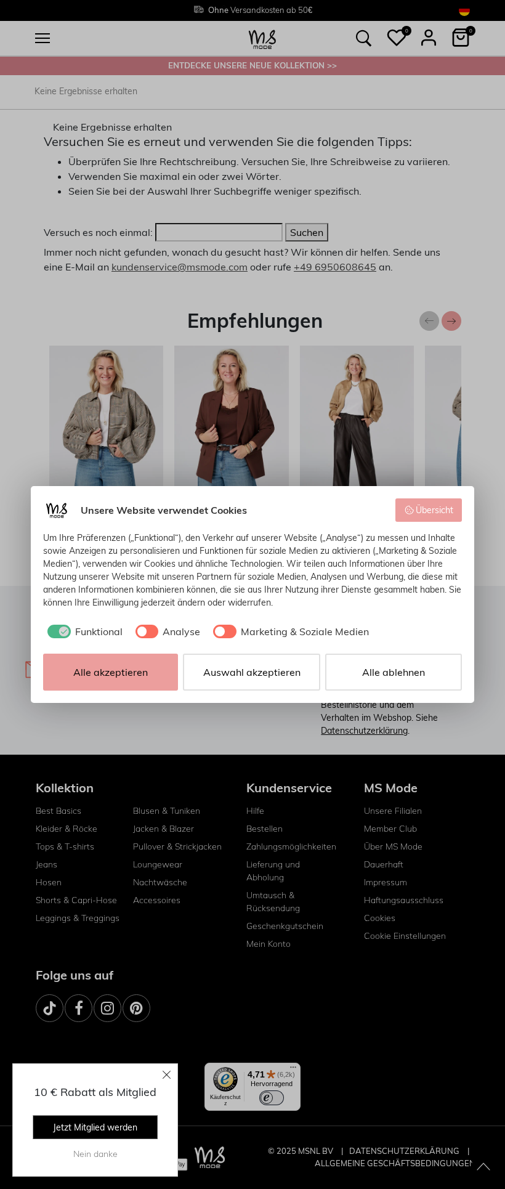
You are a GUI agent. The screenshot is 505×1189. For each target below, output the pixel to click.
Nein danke (95, 1153)
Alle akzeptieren (110, 672)
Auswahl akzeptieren (252, 672)
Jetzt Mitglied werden (95, 1127)
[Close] (167, 1074)
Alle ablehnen (393, 672)
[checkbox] (83, 631)
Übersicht (434, 510)
